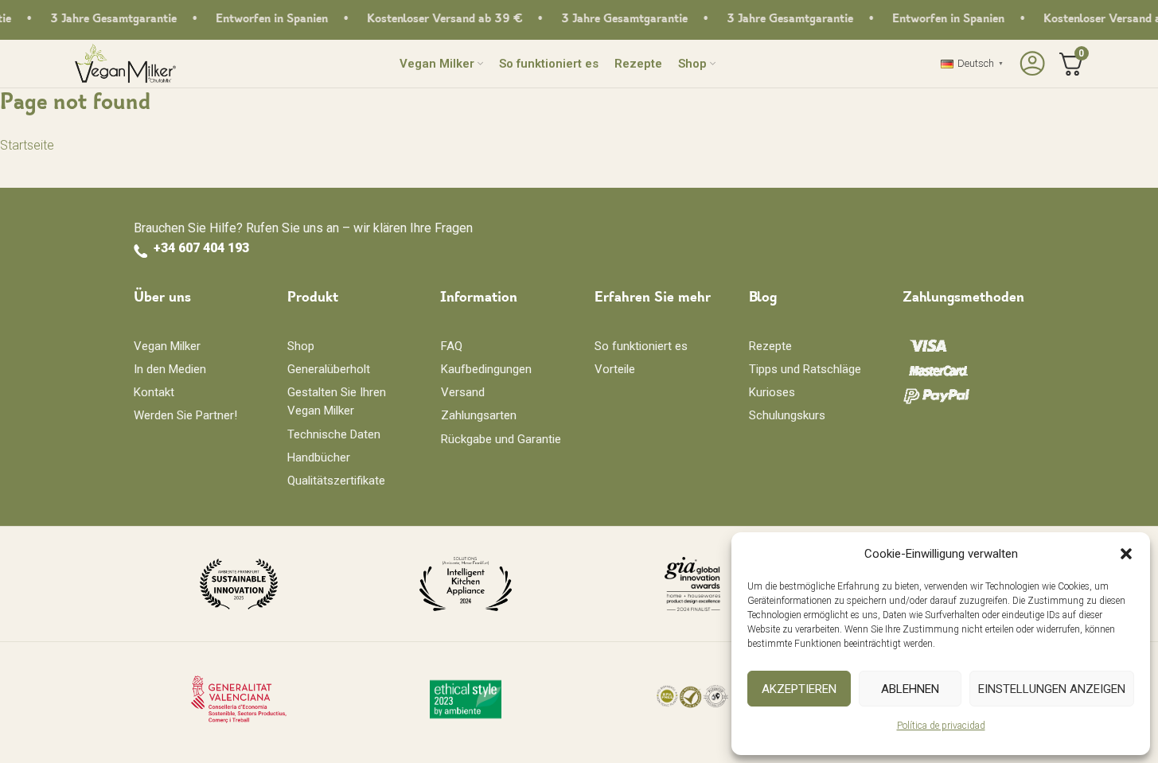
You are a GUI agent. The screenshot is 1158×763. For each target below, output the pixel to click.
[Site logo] (125, 62)
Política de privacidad (941, 725)
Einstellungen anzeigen (1051, 689)
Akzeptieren (799, 689)
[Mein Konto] (1030, 64)
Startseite (27, 145)
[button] (1126, 554)
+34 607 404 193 (201, 247)
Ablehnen (910, 689)
